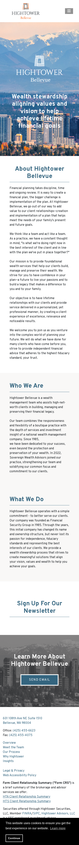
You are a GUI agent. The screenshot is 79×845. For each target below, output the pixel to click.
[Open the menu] (69, 11)
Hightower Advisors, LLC (58, 814)
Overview (9, 743)
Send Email (39, 680)
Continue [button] (14, 838)
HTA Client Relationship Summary (26, 797)
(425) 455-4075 (20, 735)
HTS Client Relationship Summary (27, 801)
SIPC (36, 814)
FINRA (26, 814)
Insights (8, 761)
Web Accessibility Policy (19, 775)
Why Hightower (13, 757)
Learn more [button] (58, 828)
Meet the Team (13, 747)
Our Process (11, 752)
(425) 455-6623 (24, 731)
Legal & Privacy (13, 771)
